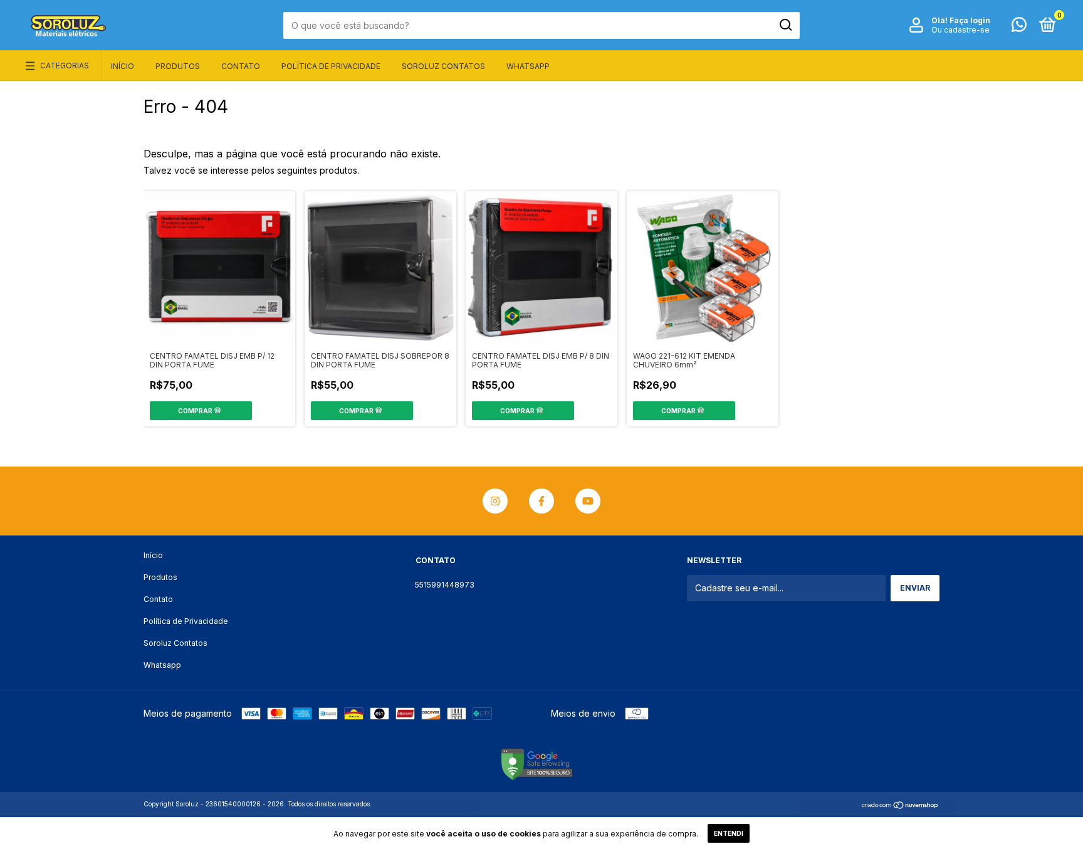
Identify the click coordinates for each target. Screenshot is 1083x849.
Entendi (728, 833)
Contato (240, 66)
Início (122, 66)
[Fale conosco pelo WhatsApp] (1019, 27)
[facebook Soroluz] (541, 501)
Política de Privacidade (330, 66)
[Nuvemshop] (900, 805)
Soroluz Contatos (443, 66)
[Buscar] (785, 25)
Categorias (64, 65)
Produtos (177, 66)
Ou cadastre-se (960, 29)
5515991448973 (444, 584)
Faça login (970, 20)
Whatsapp (528, 66)
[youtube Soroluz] (587, 501)
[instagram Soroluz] (495, 501)
